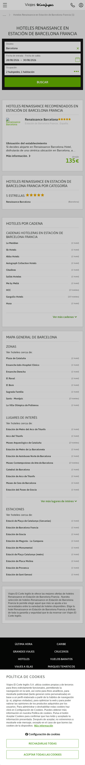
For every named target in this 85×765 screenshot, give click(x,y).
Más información (43, 725)
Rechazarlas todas (43, 743)
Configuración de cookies (44, 734)
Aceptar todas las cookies (42, 754)
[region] (42, 382)
